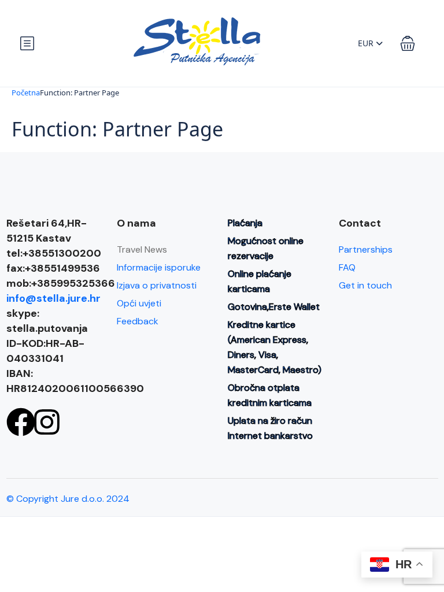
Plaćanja (245, 223)
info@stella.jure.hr (53, 298)
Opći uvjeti (139, 303)
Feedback (137, 321)
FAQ (347, 267)
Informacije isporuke (159, 267)
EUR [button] (367, 43)
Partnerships (366, 249)
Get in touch (365, 285)
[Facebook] (20, 422)
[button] (407, 43)
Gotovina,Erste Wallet (274, 307)
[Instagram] (46, 422)
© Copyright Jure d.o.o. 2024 (68, 499)
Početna (26, 92)
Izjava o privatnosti (157, 285)
